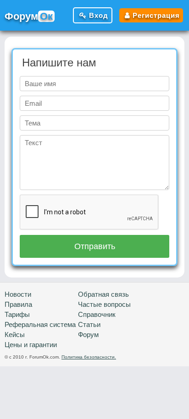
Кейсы (15, 334)
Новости (18, 294)
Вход (98, 15)
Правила (18, 304)
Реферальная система (40, 324)
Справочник (97, 314)
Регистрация (156, 15)
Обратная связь (103, 294)
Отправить (94, 246)
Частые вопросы (104, 304)
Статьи (89, 324)
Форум (88, 334)
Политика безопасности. (88, 356)
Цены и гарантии (31, 344)
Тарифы (17, 314)
